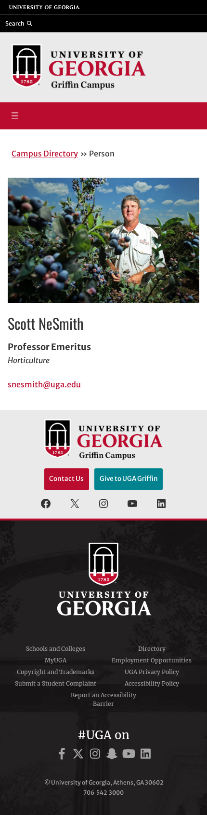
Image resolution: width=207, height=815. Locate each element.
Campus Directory (45, 153)
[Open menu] (15, 116)
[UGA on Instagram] (96, 755)
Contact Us (66, 479)
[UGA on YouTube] (130, 755)
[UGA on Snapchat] (113, 755)
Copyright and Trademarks (55, 671)
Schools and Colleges (55, 648)
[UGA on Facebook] (63, 755)
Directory (152, 648)
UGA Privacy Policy (152, 671)
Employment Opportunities (152, 660)
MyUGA (55, 660)
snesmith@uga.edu (44, 384)
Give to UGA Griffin (129, 479)
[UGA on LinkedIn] (146, 755)
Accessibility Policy (152, 683)
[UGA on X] (79, 755)
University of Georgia (103, 579)
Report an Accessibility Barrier (103, 699)
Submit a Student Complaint (55, 683)
